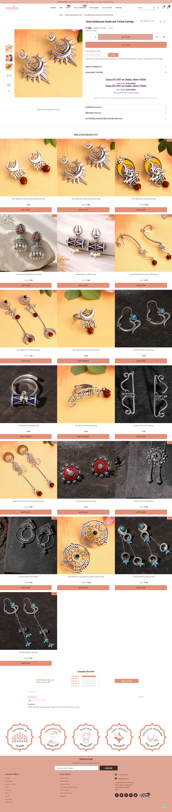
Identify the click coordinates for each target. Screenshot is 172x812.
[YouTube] (136, 795)
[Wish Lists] (157, 37)
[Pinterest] (131, 795)
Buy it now (126, 45)
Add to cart (83, 210)
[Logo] (12, 8)
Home (61, 15)
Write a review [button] (126, 681)
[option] (86, 2)
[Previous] (9, 44)
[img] (32, 697)
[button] (144, 21)
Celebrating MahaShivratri (73, 15)
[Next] (9, 90)
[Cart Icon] (168, 7)
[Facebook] (117, 795)
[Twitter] (122, 795)
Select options (83, 361)
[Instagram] (126, 795)
